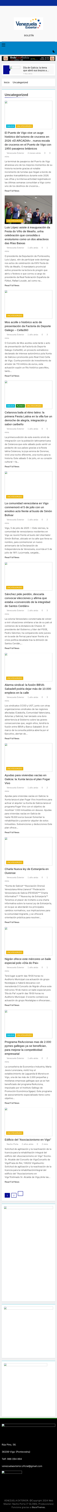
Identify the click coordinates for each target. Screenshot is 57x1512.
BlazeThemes (38, 1507)
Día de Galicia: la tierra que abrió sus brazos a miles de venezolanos (35, 69)
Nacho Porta (12, 1144)
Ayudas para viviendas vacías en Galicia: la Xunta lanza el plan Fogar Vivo (27, 779)
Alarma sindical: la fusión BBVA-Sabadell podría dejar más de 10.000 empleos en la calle (28, 688)
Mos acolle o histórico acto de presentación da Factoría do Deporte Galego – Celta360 (28, 326)
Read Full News (12, 191)
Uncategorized (24, 126)
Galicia (10, 126)
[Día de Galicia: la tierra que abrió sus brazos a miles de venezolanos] (14, 71)
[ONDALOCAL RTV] (28, 58)
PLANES (20, 406)
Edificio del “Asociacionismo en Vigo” (28, 1139)
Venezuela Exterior (15, 153)
